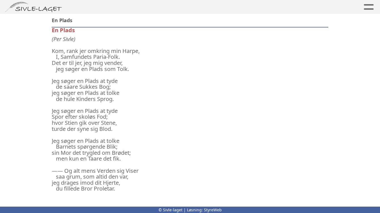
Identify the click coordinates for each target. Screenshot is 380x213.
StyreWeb (213, 209)
